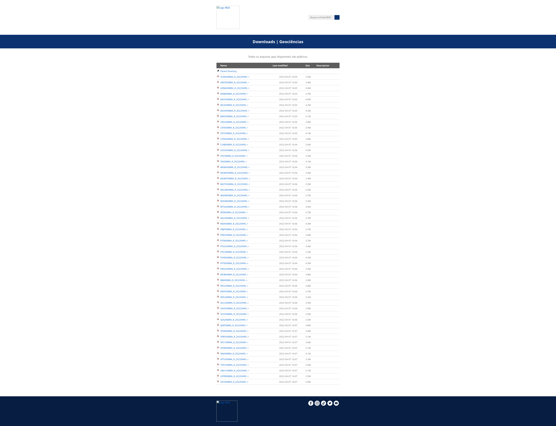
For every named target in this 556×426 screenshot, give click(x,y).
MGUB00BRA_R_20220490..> (235, 189)
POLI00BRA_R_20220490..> (234, 251)
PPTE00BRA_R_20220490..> (234, 263)
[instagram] (317, 404)
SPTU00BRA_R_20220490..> (234, 359)
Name (223, 65)
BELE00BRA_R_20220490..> (234, 105)
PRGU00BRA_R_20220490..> (234, 268)
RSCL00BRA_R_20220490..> (234, 285)
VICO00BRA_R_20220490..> (234, 381)
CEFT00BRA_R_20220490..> (234, 133)
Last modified (280, 65)
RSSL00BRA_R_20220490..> (234, 297)
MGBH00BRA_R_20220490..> (235, 172)
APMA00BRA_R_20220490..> (235, 88)
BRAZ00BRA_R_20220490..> (234, 116)
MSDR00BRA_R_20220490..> (234, 195)
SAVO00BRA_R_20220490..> (234, 308)
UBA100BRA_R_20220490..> (234, 370)
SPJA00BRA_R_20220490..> (234, 353)
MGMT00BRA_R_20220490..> (235, 178)
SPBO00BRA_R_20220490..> (234, 336)
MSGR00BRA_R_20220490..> (234, 201)
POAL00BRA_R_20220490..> (234, 246)
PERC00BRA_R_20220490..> (234, 234)
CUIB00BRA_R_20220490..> (234, 144)
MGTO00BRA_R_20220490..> (235, 184)
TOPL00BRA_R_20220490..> (234, 364)
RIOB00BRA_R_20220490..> (234, 274)
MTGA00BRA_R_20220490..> (235, 206)
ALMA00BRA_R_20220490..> (234, 76)
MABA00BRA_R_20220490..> (235, 167)
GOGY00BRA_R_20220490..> (234, 150)
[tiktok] (323, 404)
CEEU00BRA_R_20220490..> (234, 122)
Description (323, 65)
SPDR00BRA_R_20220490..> (234, 347)
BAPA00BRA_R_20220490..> (234, 99)
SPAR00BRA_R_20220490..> (234, 331)
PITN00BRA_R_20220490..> (234, 240)
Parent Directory (228, 71)
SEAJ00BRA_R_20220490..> (234, 319)
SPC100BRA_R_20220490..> (234, 342)
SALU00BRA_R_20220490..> (234, 302)
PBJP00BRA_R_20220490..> (234, 229)
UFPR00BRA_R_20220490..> (234, 376)
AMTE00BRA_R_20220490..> (234, 82)
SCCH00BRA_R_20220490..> (234, 314)
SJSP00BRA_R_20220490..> (234, 325)
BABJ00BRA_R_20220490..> (234, 93)
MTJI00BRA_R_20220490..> (234, 212)
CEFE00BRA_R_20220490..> (234, 127)
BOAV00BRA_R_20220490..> (234, 110)
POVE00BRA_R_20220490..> (234, 257)
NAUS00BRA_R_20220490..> (234, 218)
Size (308, 65)
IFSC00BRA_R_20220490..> (234, 155)
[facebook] (310, 404)
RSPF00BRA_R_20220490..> (234, 291)
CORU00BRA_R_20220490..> (234, 138)
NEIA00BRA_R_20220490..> (234, 223)
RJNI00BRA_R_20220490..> (233, 280)
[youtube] (336, 404)
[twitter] (329, 404)
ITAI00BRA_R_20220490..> (233, 161)
